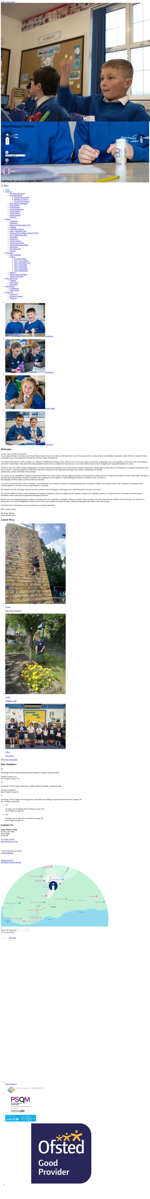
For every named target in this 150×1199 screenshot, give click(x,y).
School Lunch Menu (17, 243)
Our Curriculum (15, 255)
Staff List (13, 217)
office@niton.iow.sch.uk (9, 841)
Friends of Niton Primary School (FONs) (24, 233)
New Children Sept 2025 (18, 235)
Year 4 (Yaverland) (20, 267)
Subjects (12, 273)
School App (14, 239)
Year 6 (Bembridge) (21, 271)
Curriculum (9, 253)
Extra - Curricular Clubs (18, 231)
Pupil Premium (15, 207)
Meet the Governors (21, 199)
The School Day (15, 249)
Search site (4, 930)
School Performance (17, 209)
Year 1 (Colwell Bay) (21, 261)
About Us (8, 191)
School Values (15, 213)
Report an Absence (16, 296)
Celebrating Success (17, 229)
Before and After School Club (20, 225)
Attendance (14, 223)
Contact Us (9, 292)
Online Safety (14, 290)
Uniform (13, 251)
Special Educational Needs (19, 245)
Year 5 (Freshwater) (21, 269)
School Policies (15, 211)
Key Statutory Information (19, 203)
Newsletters (14, 237)
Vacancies (13, 298)
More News (5, 760)
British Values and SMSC (18, 275)
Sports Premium (15, 215)
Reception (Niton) (20, 259)
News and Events (11, 278)
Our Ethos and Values (17, 193)
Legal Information (7, 853)
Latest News (14, 282)
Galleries (13, 280)
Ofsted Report (14, 205)
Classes (12, 257)
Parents (7, 219)
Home (7, 190)
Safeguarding (9, 286)
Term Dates (14, 247)
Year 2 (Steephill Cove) (22, 263)
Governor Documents (21, 197)
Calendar (13, 227)
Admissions (14, 221)
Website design (6, 860)
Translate (21, 157)
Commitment (14, 288)
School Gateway (15, 241)
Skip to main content (8, 2)
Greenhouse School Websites (11, 862)
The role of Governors (22, 201)
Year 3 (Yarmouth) (20, 265)
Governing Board (16, 195)
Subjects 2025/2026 (16, 276)
